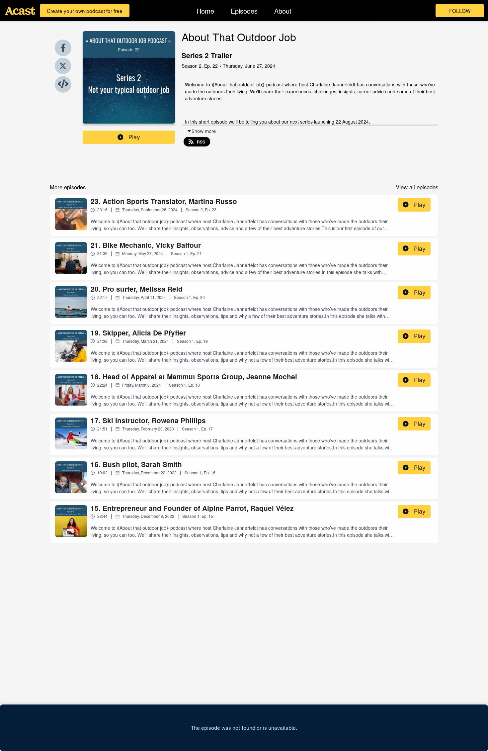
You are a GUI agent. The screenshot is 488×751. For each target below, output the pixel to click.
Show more (204, 131)
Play (134, 137)
